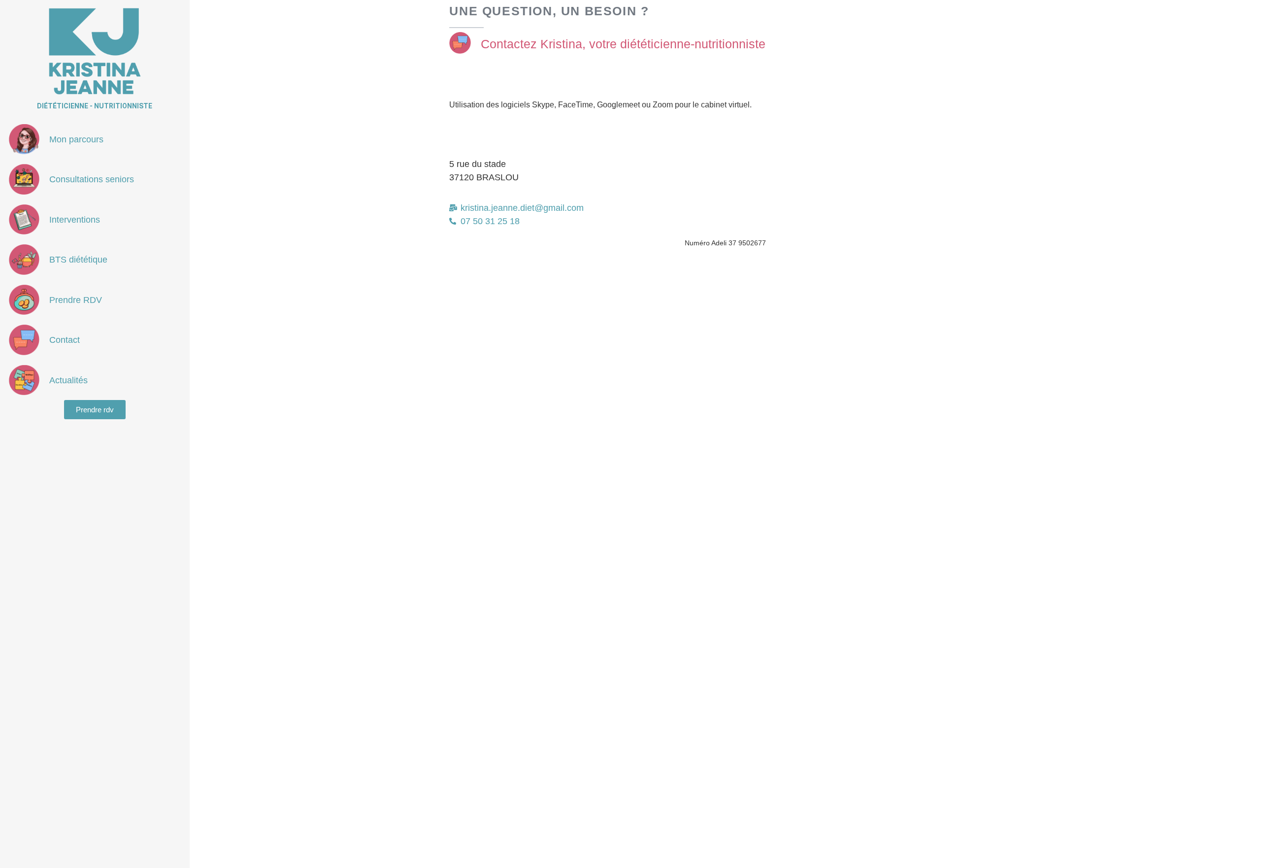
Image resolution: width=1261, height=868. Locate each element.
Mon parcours (76, 139)
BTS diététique (78, 260)
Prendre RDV (75, 300)
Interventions (74, 220)
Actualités (68, 380)
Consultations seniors (91, 179)
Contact (64, 340)
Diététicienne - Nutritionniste (94, 106)
